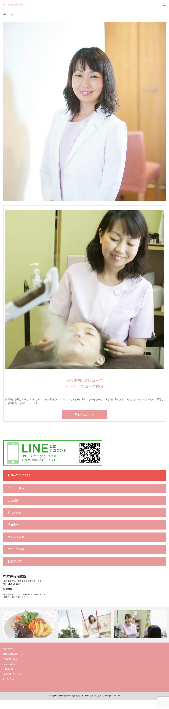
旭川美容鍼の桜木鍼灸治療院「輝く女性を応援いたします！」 (81, 696)
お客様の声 (15, 561)
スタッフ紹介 (16, 549)
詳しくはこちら (85, 414)
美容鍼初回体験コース (13, 654)
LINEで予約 (8, 679)
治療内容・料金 (10, 659)
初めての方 (15, 512)
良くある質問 (16, 537)
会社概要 (13, 500)
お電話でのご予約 (19, 475)
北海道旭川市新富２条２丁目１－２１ (24, 581)
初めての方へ (9, 649)
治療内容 (13, 524)
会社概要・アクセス (12, 674)
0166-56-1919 (14, 584)
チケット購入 (16, 488)
